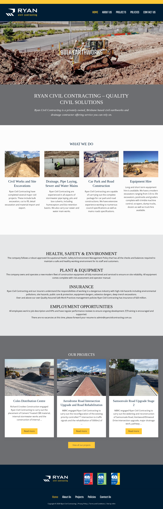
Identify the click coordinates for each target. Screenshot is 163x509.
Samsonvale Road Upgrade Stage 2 (133, 403)
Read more (30, 432)
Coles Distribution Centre (29, 401)
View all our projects (81, 445)
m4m (113, 504)
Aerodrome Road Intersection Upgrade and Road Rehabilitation (81, 403)
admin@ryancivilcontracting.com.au (114, 317)
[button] (5, 52)
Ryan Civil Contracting (68, 504)
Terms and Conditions (97, 504)
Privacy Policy (83, 504)
